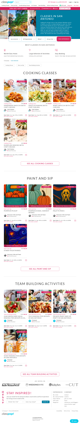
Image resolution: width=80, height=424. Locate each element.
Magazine (70, 5)
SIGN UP (45, 402)
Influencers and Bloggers (71, 402)
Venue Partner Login (69, 404)
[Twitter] (3, 400)
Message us (54, 2)
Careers (66, 396)
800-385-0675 (63, 2)
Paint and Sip (14, 5)
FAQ (65, 406)
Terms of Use (67, 410)
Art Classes (34, 5)
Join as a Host (68, 398)
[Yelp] (3, 397)
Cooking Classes (5, 5)
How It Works (56, 398)
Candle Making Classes (24, 5)
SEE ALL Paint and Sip (40, 269)
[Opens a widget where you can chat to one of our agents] (74, 421)
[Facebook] (3, 395)
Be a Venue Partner (58, 396)
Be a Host (76, 5)
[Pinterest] (3, 403)
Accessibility (59, 410)
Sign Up (76, 2)
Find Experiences (63, 39)
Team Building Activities (34, 65)
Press (65, 400)
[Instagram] (3, 392)
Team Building (41, 5)
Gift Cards (63, 5)
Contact (66, 395)
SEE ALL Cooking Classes (40, 163)
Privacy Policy (75, 410)
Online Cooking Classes (52, 5)
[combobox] (15, 401)
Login (70, 2)
